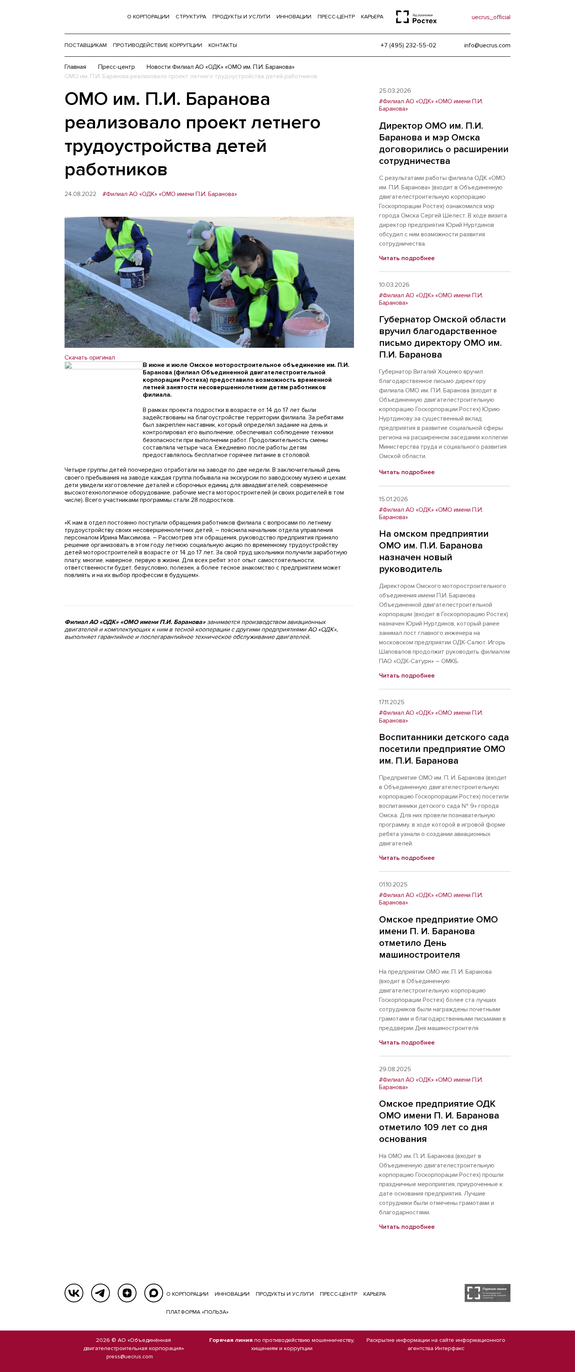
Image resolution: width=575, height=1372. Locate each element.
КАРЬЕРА (374, 1294)
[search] (450, 17)
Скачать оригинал (90, 357)
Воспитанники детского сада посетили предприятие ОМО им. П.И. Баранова (444, 749)
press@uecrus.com (129, 1356)
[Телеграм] (100, 1293)
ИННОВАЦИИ (232, 1294)
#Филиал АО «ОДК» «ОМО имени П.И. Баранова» (169, 194)
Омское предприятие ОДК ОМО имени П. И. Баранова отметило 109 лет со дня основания (439, 1121)
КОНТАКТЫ (222, 45)
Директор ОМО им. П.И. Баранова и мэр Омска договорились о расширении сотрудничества (444, 143)
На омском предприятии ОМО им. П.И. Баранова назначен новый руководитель (434, 551)
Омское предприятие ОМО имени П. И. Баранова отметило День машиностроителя (438, 937)
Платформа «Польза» (197, 1312)
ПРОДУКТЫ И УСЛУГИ (285, 1294)
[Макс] (153, 1293)
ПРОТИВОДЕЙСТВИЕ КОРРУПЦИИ (157, 45)
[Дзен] (127, 1293)
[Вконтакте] (74, 1293)
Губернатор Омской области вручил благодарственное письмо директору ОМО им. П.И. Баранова (442, 337)
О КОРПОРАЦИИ (187, 1294)
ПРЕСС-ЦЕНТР (338, 1294)
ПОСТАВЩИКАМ (86, 45)
